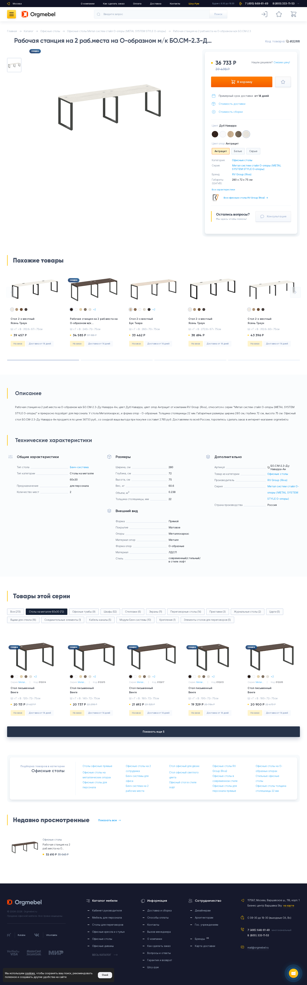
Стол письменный (22, 690)
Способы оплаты (158, 917)
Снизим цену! (282, 62)
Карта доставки (205, 945)
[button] (11, 292)
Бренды (202, 938)
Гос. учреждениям (206, 924)
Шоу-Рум (194, 3)
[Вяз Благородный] (238, 134)
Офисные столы (242, 160)
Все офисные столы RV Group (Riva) (246, 197)
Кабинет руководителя (107, 910)
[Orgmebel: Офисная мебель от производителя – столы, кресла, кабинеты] (38, 14)
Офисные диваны (103, 945)
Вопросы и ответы (159, 953)
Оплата (137, 3)
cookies (30, 973)
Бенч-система (79, 467)
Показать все (107, 820)
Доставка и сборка (159, 910)
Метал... (22, 682)
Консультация (276, 216)
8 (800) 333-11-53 (258, 935)
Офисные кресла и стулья (108, 931)
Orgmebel (24, 903)
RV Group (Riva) (241, 174)
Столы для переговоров (107, 924)
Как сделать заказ (114, 3)
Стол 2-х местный (22, 321)
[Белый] (223, 134)
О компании (88, 3)
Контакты (175, 3)
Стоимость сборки (231, 111)
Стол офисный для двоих (184, 766)
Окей (105, 974)
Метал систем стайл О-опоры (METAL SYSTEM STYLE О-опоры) (256, 167)
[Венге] (215, 134)
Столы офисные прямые (97, 766)
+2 (94, 309)
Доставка (155, 3)
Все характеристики (223, 189)
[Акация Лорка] (231, 134)
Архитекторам (204, 917)
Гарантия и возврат (159, 960)
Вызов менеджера (159, 931)
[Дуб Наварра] (246, 134)
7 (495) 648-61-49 (258, 929)
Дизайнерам (203, 910)
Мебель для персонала (107, 917)
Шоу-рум (153, 967)
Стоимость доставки (232, 103)
